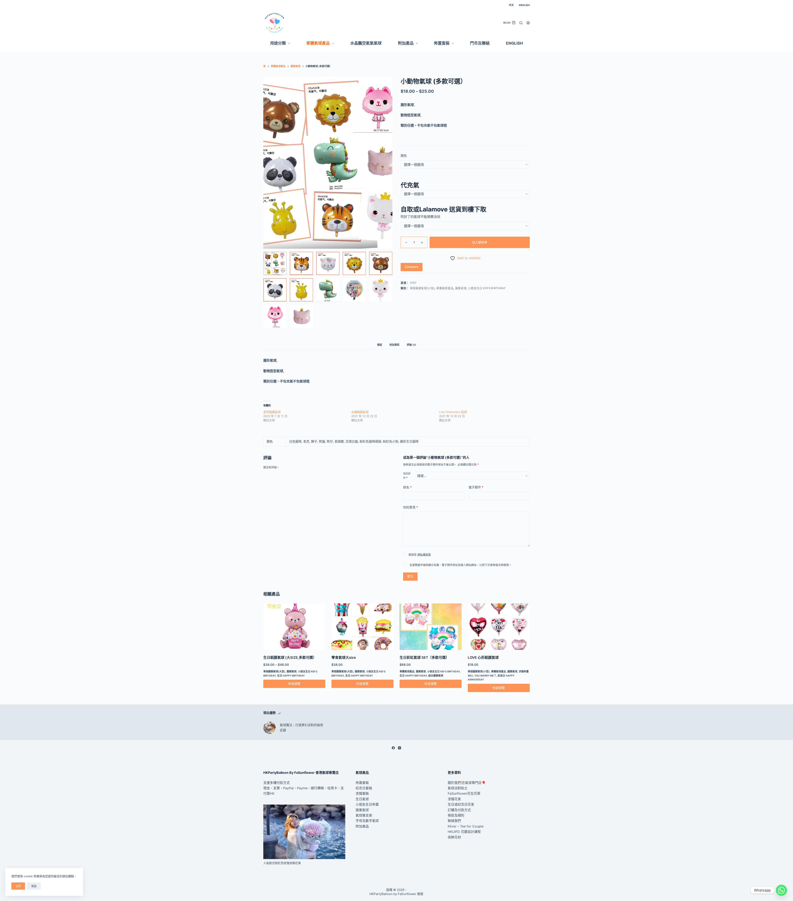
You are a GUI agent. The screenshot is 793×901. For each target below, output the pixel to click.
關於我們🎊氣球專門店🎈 (467, 783)
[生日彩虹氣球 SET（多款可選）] (431, 626)
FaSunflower (407, 894)
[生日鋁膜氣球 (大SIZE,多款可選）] (294, 626)
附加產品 (406, 43)
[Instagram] (399, 747)
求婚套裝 (362, 793)
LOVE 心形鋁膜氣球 (483, 657)
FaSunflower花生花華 (464, 793)
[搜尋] (520, 22)
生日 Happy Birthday (291, 675)
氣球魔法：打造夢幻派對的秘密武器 (301, 727)
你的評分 (407, 475)
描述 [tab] (379, 344)
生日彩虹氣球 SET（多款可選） (424, 657)
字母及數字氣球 (367, 821)
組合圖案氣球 (435, 675)
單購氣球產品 (318, 43)
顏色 (404, 156)
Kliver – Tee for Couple (465, 826)
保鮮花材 (454, 837)
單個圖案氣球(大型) (274, 671)
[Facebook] (393, 747)
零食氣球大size (343, 657)
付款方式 (283, 783)
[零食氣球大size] (362, 626)
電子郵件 (476, 487)
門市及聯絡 (480, 43)
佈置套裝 (442, 43)
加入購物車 (479, 242)
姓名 (407, 487)
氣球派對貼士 (458, 788)
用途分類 (278, 43)
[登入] (528, 22)
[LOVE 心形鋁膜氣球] (499, 626)
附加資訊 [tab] (394, 344)
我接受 (419, 554)
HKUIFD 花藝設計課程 (464, 832)
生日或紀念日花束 (461, 804)
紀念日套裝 (364, 788)
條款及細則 (456, 815)
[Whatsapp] (781, 890)
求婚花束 (454, 799)
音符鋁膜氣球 (272, 412)
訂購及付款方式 (459, 810)
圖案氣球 (461, 288)
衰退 (34, 886)
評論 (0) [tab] (411, 344)
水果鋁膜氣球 (360, 412)
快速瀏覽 (294, 684)
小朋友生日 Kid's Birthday (487, 288)
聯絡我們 (454, 821)
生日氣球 (362, 799)
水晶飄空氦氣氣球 (366, 43)
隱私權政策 (424, 554)
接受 (18, 886)
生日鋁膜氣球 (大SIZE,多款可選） (289, 657)
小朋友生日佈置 (367, 804)
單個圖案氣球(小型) (422, 288)
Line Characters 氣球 (453, 412)
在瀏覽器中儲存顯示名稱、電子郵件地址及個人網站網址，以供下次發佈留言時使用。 (461, 564)
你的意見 (410, 507)
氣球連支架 (364, 815)
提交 (410, 576)
